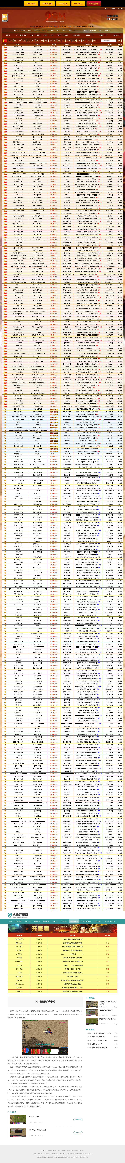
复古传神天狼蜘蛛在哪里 (99, 1037)
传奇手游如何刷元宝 (106, 1010)
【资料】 (88, 1033)
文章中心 (55, 921)
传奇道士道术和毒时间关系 (99, 1040)
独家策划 (46, 921)
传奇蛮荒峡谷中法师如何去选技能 (101, 1033)
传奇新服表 (74, 921)
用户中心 (37, 921)
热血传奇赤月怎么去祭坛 (107, 1019)
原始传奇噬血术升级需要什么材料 (108, 1003)
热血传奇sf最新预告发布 (37, 1130)
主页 (10, 921)
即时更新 (18, 921)
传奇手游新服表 (86, 921)
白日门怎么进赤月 (97, 1044)
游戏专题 (27, 921)
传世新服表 (98, 921)
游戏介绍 (64, 921)
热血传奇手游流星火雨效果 (99, 1047)
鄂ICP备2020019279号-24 (82, 1157)
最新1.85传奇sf (34, 1117)
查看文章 (78, 1119)
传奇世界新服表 (110, 921)
